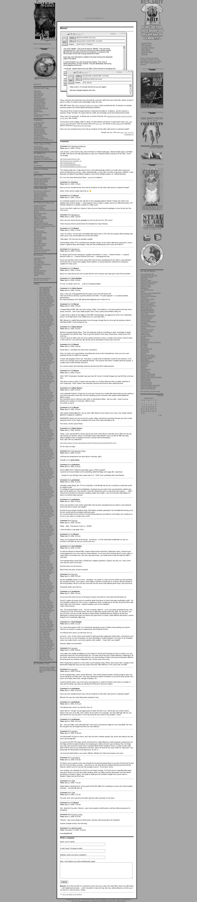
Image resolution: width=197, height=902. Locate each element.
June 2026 (43, 290)
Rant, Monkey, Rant (147, 355)
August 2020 (43, 402)
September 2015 (45, 496)
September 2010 (45, 591)
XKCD (36, 275)
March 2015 (43, 505)
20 (151, 409)
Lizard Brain (145, 333)
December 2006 (48, 668)
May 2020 (42, 406)
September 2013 (45, 534)
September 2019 (45, 419)
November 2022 (44, 359)
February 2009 (44, 621)
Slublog (143, 368)
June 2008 (43, 634)
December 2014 (44, 510)
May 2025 (42, 311)
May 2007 (42, 655)
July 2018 (42, 441)
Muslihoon (144, 344)
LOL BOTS (37, 266)
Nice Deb (144, 347)
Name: (62, 842)
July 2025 (42, 308)
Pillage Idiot (145, 352)
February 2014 (44, 526)
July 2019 (42, 422)
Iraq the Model (39, 156)
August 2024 (43, 325)
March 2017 (43, 467)
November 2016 (44, 473)
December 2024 (44, 319)
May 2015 (42, 502)
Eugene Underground (148, 315)
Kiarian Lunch (39, 231)
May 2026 (42, 292)
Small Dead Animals (41, 138)
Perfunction (145, 350)
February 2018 (44, 449)
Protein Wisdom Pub (41, 108)
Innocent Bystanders (148, 326)
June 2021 (43, 386)
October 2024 (44, 322)
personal (130, 132)
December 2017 (44, 453)
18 (146, 409)
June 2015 (43, 500)
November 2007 (44, 645)
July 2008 (42, 632)
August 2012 (43, 554)
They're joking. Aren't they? (43, 140)
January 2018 (44, 451)
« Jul (160, 415)
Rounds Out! (145, 363)
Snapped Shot (146, 369)
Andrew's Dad (145, 285)
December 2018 (44, 434)
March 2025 (43, 314)
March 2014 (43, 524)
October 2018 (44, 437)
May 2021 (42, 387)
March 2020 (43, 410)
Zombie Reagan (45, 44)
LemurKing (76, 758)
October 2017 (44, 456)
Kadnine (144, 328)
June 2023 (43, 348)
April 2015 (43, 504)
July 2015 (42, 499)
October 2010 (44, 589)
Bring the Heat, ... (147, 294)
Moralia (143, 337)
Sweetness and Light (41, 114)
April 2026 (43, 293)
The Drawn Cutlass (147, 312)
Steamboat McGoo (79, 146)
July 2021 (42, 384)
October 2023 (44, 341)
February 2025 (44, 316)
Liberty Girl (38, 234)
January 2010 (44, 604)
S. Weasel (144, 364)
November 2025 (44, 301)
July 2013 (42, 537)
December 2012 (44, 548)
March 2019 (43, 429)
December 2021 (44, 376)
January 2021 (44, 394)
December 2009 (44, 605)
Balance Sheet (146, 286)
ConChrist (144, 298)
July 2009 (42, 613)
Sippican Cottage (40, 245)
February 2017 (44, 469)
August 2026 (43, 287)
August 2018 (43, 440)
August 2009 (43, 612)
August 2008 (43, 631)
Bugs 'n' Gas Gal (40, 216)
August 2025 (43, 306)
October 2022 (44, 360)
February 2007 (44, 659)
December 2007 (44, 644)
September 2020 (45, 400)
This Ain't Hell (145, 380)
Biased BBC (38, 126)
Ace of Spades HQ (147, 274)
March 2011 (43, 581)
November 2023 (44, 340)
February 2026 (44, 297)
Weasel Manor (39, 199)
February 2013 (44, 545)
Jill (35, 229)
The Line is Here (40, 103)
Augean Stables (39, 208)
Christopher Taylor (79, 451)
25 (146, 411)
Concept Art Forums (41, 181)
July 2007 (42, 651)
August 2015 (43, 497)
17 (144, 409)
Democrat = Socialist (148, 302)
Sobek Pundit (145, 372)
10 (144, 406)
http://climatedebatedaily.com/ (70, 165)
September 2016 (45, 476)
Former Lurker (77, 814)
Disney (144, 54)
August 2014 (43, 516)
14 (153, 406)
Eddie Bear (145, 313)
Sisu (35, 113)
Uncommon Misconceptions (150, 385)
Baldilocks (144, 288)
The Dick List (38, 219)
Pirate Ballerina (39, 106)
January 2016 (44, 489)
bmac (143, 291)
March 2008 (43, 639)
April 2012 (43, 561)
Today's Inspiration (40, 184)
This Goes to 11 (146, 382)
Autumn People (146, 280)
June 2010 (43, 596)
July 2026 (42, 289)
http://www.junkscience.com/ (70, 159)
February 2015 (44, 507)
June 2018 (43, 443)
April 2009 (43, 618)
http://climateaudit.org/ (67, 163)
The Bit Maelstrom (147, 290)
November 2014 (44, 511)
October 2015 (44, 494)
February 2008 (44, 640)
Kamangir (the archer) (41, 157)
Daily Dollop (145, 301)
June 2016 (43, 481)
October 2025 (44, 303)
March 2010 (43, 601)
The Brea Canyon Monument (151, 293)
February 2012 (44, 564)
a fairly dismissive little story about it (86, 105)
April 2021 (43, 389)
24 (144, 411)
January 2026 (44, 298)
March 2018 (43, 448)
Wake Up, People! (40, 251)
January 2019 (44, 432)
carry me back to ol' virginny (72, 894)
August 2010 (43, 593)
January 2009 (44, 623)
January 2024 (44, 336)
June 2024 (43, 328)
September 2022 (45, 362)
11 (146, 406)
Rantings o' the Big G (148, 356)
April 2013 (43, 542)
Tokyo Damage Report (41, 149)
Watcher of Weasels (41, 196)
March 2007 (43, 658)
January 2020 (44, 413)
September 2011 (45, 572)
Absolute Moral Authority (149, 282)
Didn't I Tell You (146, 307)
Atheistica (144, 278)
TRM (73, 781)
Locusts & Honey (147, 336)
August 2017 (43, 459)
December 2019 (44, 414)
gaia (126, 132)
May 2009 (42, 616)
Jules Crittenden (40, 102)
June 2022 (43, 367)
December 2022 (44, 357)
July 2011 (42, 575)
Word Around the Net (148, 388)
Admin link (37, 84)
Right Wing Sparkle (147, 361)
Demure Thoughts (147, 304)
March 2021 (43, 391)
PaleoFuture (38, 267)
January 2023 (44, 356)
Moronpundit (145, 339)
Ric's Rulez (38, 242)
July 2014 (42, 518)
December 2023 (44, 338)
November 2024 (44, 321)
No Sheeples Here (40, 239)
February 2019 (44, 430)
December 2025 (44, 300)
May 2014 (42, 521)
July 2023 (42, 346)
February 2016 (44, 488)
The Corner (38, 92)
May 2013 (42, 540)
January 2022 (44, 375)
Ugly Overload (39, 272)
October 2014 (44, 513)
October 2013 (44, 532)
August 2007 (43, 650)
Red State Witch (146, 358)
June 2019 (43, 424)
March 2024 (43, 333)
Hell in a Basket (39, 227)
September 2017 (45, 457)
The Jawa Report (40, 99)
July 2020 (42, 403)
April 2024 (43, 332)
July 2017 (42, 461)
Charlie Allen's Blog (41, 180)
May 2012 (42, 559)
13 (151, 406)
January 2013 (44, 546)
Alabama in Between (148, 283)
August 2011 (43, 574)
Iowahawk (37, 97)
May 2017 (42, 464)
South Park (146, 43)
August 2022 (43, 364)
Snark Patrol (38, 246)
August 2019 (43, 421)
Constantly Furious (40, 127)
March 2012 (43, 562)
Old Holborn (38, 135)
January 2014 (44, 527)
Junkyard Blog (39, 100)
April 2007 (43, 656)
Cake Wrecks (38, 261)
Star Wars (145, 50)
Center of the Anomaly (148, 296)
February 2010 (44, 602)
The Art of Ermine (40, 192)
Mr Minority (145, 341)
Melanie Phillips (39, 132)
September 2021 (45, 381)
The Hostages (145, 325)
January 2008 (44, 642)
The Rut (36, 269)
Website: (63, 855)
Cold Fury (37, 91)
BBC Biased (117, 124)
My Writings (38, 165)
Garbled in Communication (43, 224)
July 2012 (42, 556)
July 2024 (42, 327)
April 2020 (43, 408)
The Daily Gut (39, 94)
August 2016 (43, 478)
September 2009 (45, 610)
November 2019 (44, 416)
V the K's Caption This (148, 387)
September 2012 (45, 553)
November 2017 (44, 454)
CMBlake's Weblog (40, 218)
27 (151, 411)
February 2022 (44, 373)
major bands (157, 61)
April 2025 (43, 313)
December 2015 (44, 491)
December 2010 (44, 586)
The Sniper (144, 371)
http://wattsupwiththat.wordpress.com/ (73, 166)
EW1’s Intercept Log (41, 223)
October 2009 (44, 609)
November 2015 (44, 492)
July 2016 (42, 480)
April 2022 (43, 370)
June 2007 (43, 653)
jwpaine (74, 648)
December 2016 (44, 472)
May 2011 (42, 578)
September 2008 (45, 629)
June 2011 (43, 577)
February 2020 (44, 411)
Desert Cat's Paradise (148, 306)
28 (153, 411)
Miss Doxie (38, 235)
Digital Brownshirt (147, 309)
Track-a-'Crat (38, 248)
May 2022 (42, 368)
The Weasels (38, 197)
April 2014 (43, 523)
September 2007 (45, 648)
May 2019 (42, 426)
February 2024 (44, 335)
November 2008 (44, 626)
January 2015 (44, 508)
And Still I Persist (147, 277)
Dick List (99, 124)
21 (153, 409)
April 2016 (43, 484)
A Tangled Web (39, 122)
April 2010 (43, 599)
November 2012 (44, 550)
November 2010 (44, 588)
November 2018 (44, 435)
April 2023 (43, 351)
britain (122, 132)
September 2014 (45, 515)
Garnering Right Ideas (148, 321)
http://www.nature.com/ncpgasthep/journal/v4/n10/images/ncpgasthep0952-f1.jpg (88, 443)
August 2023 (43, 344)
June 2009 (43, 615)
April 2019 (43, 427)
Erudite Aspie (39, 221)
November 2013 (44, 531)
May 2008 (42, 636)
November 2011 (44, 569)
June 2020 (43, 405)
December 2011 (44, 567)
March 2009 (43, 620)
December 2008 (44, 624)
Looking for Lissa (40, 237)
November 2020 (44, 397)
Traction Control (146, 383)
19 (148, 409)
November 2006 (44, 670)
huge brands (144, 61)
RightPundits (38, 111)
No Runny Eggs (39, 105)
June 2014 (43, 519)
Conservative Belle (147, 299)
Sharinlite (144, 366)
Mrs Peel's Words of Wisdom (151, 342)
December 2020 (44, 395)
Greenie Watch (39, 137)
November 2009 (44, 607)
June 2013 (43, 539)
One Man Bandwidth (41, 148)
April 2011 (42, 580)
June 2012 (43, 558)
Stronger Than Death (148, 374)
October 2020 (44, 399)
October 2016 (44, 475)
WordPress (104, 899)
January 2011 (44, 585)
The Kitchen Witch (40, 232)
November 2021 (44, 378)
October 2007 (44, 647)
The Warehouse (39, 274)
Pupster (143, 353)
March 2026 (43, 295)
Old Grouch (38, 240)
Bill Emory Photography (42, 178)
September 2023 (45, 343)
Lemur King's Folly (147, 329)
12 (148, 406)
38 (129, 134)
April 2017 (43, 465)
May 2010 (42, 597)
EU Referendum (39, 130)
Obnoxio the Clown (40, 134)
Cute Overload (39, 262)
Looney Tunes (147, 48)
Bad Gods (37, 259)
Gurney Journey (39, 183)
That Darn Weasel (40, 194)
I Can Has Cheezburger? (42, 264)
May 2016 (42, 483)
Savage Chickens (40, 270)
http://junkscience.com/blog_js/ (70, 161)
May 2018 (42, 445)
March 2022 (43, 371)
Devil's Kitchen (39, 129)
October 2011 (44, 570)
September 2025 (45, 305)
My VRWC (144, 345)
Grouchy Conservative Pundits (45, 226)
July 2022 (42, 365)
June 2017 (43, 462)
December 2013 (44, 529)
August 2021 (43, 383)
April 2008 (43, 637)
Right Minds (145, 360)
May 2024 (42, 330)
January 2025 (44, 317)
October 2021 (44, 379)
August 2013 (43, 535)
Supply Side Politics (148, 376)
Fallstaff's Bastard (147, 317)
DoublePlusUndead (147, 310)
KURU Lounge (145, 334)
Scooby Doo (146, 52)
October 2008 (44, 628)
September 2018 (45, 438)
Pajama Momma (146, 348)
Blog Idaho (38, 215)
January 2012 (44, 566)
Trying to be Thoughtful (42, 250)
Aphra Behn (38, 124)
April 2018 (43, 446)
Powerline (37, 110)
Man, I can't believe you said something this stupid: (77, 861)
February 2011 (44, 583)
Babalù (36, 172)
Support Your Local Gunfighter (151, 377)
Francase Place (146, 318)
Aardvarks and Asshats (149, 275)
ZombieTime (38, 116)
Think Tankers (146, 379)
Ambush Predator (40, 205)
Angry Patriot (38, 207)
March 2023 (43, 352)
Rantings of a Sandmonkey (43, 159)
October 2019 (44, 418)
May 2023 (42, 349)
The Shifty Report (40, 243)
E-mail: (62, 848)
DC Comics (146, 45)
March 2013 (43, 543)
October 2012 (44, 551)
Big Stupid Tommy (40, 213)
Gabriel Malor (145, 320)
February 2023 (44, 354)
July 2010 (42, 594)
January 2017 (44, 470)
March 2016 (43, 486)
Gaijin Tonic (38, 146)
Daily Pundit (38, 95)
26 (148, 411)
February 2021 (44, 392)
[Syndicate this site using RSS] (158, 241)
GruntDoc (144, 323)
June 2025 (43, 309)
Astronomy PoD (39, 258)
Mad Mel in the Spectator (82, 125)
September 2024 (45, 324)
